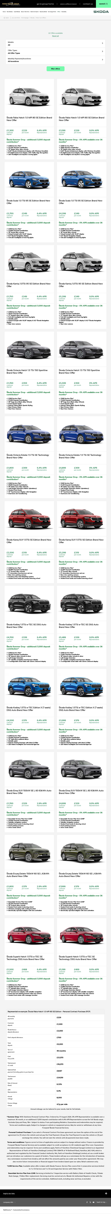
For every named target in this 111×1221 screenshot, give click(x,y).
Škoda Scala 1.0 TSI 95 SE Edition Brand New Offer (28, 202)
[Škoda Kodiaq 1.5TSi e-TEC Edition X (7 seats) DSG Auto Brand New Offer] (29, 686)
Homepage (25, 18)
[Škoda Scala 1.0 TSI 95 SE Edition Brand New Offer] (29, 179)
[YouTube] (93, 1202)
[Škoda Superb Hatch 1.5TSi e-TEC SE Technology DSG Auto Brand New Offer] (29, 935)
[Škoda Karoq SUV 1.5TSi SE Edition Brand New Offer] (29, 518)
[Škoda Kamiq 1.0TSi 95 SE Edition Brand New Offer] (29, 262)
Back (7, 18)
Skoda (32, 18)
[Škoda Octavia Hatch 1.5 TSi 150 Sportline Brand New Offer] (29, 349)
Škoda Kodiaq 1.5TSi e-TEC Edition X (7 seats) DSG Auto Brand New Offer (29, 708)
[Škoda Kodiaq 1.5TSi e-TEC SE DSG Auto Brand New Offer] (29, 603)
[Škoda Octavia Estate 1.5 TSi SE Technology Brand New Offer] (29, 433)
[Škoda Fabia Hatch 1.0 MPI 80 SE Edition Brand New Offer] (29, 96)
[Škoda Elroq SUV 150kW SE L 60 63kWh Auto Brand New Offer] (29, 769)
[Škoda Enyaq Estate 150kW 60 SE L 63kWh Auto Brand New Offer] (29, 852)
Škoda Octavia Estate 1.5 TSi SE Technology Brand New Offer (28, 456)
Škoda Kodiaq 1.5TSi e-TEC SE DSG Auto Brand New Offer (26, 625)
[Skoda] (101, 11)
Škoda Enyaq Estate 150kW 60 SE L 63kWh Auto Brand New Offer (28, 874)
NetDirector (7, 1210)
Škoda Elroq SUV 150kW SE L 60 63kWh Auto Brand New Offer (29, 791)
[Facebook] (87, 1202)
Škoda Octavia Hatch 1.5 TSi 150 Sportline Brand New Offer (27, 371)
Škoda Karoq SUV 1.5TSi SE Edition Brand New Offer (29, 541)
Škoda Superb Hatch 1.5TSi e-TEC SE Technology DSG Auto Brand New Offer (26, 957)
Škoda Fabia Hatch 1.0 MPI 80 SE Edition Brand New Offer (29, 118)
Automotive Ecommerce (21, 1210)
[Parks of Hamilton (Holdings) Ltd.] (11, 3)
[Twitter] (90, 1202)
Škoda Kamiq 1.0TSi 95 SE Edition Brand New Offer (29, 285)
